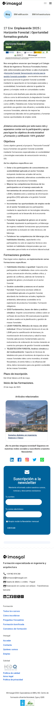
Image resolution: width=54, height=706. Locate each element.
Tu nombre (10, 497)
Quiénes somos (10, 649)
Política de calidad (11, 673)
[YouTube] (8, 596)
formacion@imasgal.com (16, 578)
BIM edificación (21, 14)
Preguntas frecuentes (13, 620)
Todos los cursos (11, 611)
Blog (8, 14)
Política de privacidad (13, 679)
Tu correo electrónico (14, 509)
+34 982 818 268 (13, 574)
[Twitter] (34, 459)
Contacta (7, 645)
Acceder (7, 640)
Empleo (6, 654)
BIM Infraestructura (41, 14)
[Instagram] (27, 459)
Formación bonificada (13, 624)
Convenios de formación (15, 629)
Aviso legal (8, 676)
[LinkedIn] (12, 459)
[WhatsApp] (42, 459)
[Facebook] (19, 459)
